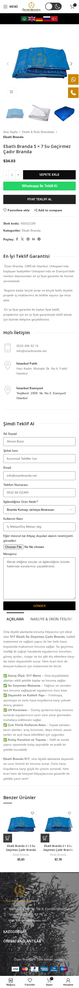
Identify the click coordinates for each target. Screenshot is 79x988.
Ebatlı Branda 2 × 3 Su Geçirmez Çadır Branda (21, 848)
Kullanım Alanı (13, 518)
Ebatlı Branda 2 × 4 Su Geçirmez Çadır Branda (58, 848)
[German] (39, 18)
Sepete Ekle (49, 174)
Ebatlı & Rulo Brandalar (38, 132)
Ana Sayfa (10, 132)
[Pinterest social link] (28, 239)
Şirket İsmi (10, 450)
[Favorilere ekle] (32, 813)
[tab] (15, 618)
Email (7, 467)
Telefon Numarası (15, 485)
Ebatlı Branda (13, 137)
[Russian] (47, 18)
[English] (32, 18)
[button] (7, 63)
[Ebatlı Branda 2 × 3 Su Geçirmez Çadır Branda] (20, 824)
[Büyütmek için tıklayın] (11, 92)
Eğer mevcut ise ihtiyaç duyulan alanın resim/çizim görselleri (38, 538)
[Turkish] (54, 18)
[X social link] (22, 239)
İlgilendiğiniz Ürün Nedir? (20, 501)
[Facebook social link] (17, 239)
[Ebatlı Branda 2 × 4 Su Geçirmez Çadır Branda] (58, 824)
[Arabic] (24, 18)
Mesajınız (10, 554)
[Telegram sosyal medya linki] (39, 239)
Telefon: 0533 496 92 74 (25, 914)
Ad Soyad (10, 433)
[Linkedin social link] (33, 239)
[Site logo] (31, 6)
